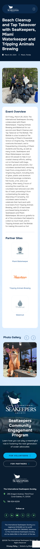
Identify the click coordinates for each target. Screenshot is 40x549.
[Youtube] (17, 515)
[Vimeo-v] (34, 515)
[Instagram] (28, 515)
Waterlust (20, 315)
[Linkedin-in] (12, 515)
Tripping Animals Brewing (20, 288)
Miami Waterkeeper (20, 261)
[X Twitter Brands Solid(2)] (23, 515)
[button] (26, 338)
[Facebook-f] (6, 515)
